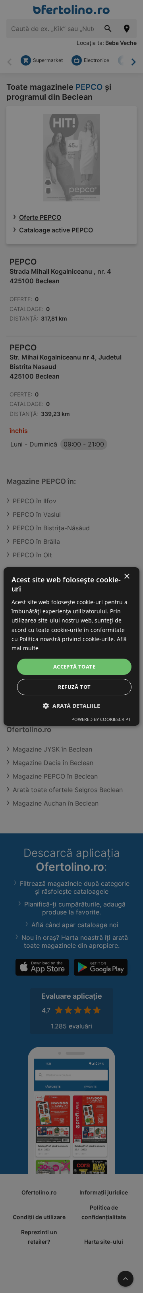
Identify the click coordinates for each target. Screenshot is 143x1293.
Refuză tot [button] (74, 686)
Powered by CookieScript (101, 719)
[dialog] (71, 646)
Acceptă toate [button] (74, 666)
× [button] (126, 577)
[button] (71, 705)
